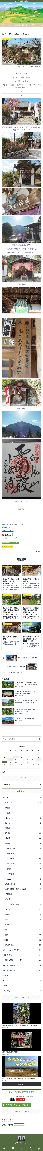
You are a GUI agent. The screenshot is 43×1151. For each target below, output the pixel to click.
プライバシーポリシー (22, 1143)
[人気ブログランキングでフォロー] (10, 542)
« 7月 (4, 772)
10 (10, 759)
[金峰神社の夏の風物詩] (21, 1040)
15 (38, 759)
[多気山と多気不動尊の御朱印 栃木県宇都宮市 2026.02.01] (21, 1066)
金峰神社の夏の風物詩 (10, 1052)
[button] (39, 739)
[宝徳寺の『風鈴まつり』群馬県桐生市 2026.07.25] (21, 1013)
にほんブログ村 (8, 530)
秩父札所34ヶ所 (8, 547)
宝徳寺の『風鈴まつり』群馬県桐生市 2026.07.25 (20, 1025)
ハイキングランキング (9, 538)
